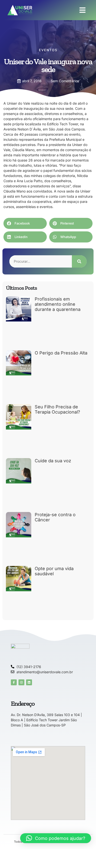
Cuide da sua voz (53, 460)
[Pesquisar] (79, 261)
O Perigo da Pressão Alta (61, 352)
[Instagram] (21, 682)
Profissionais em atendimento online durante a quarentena (57, 304)
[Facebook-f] (14, 682)
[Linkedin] (29, 682)
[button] (82, 10)
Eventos (48, 50)
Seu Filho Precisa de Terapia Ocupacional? (57, 409)
